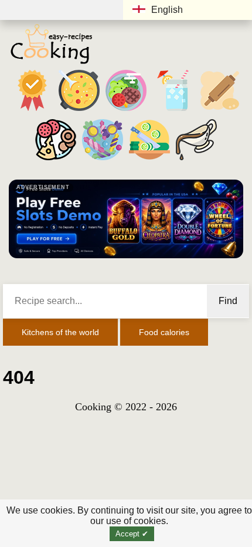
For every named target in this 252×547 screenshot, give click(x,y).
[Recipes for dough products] (219, 111)
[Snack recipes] (55, 160)
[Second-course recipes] (126, 111)
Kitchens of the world (60, 332)
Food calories (164, 332)
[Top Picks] (32, 111)
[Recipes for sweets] (102, 160)
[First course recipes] (79, 111)
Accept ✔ (131, 533)
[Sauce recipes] (196, 160)
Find (228, 301)
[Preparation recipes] (149, 160)
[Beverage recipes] (172, 111)
